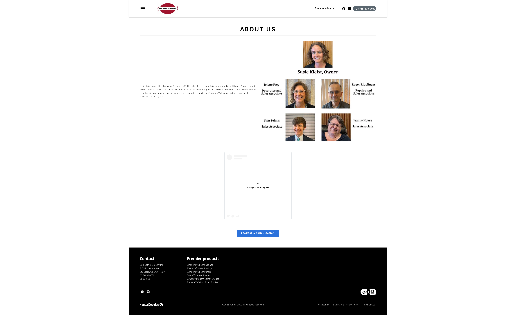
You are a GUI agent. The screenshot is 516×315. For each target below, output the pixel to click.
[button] (143, 8)
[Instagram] (349, 8)
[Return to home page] (195, 9)
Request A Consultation (258, 233)
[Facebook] (343, 8)
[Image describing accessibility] (368, 292)
